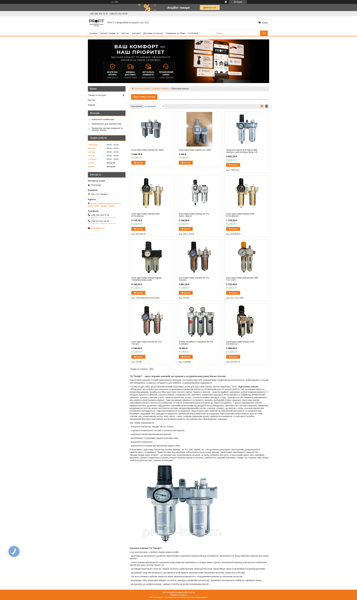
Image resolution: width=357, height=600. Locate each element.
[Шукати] (264, 33)
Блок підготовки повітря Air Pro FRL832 (146, 343)
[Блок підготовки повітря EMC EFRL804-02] (247, 193)
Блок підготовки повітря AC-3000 (195, 150)
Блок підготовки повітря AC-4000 (147, 150)
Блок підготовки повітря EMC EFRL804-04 (145, 215)
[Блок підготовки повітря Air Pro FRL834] (199, 257)
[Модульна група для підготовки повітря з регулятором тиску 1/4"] (247, 129)
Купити (140, 163)
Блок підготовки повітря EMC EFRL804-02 (240, 215)
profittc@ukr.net (97, 228)
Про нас (125, 33)
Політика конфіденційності (197, 597)
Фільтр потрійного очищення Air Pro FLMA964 (196, 343)
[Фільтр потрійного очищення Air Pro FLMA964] (199, 321)
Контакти (136, 33)
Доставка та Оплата (153, 33)
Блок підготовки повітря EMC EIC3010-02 (240, 343)
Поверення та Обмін (175, 33)
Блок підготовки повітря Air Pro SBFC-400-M (194, 215)
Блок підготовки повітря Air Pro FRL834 (194, 279)
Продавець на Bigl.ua (178, 595)
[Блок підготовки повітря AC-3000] (199, 129)
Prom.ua (191, 592)
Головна (93, 33)
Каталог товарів (108, 33)
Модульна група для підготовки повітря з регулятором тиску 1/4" (242, 151)
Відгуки (91, 105)
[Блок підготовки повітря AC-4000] (152, 129)
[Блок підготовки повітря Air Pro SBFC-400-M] (199, 193)
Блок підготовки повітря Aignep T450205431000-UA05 (146, 279)
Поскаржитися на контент (176, 597)
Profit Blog (193, 33)
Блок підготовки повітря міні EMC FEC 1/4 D (242, 279)
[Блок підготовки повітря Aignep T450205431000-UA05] (152, 257)
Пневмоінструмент (160, 88)
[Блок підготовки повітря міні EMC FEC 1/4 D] (247, 257)
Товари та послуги (97, 95)
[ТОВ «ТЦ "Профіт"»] (96, 22)
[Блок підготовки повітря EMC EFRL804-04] (152, 193)
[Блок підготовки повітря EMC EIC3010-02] (247, 321)
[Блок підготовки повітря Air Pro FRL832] (152, 321)
